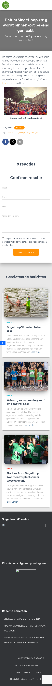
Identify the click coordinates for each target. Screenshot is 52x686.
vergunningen (32, 132)
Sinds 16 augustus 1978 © (26, 665)
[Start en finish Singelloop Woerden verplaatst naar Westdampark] (26, 449)
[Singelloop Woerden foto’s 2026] (26, 303)
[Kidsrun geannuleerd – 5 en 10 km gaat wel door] (26, 376)
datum (11, 132)
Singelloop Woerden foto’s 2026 (22, 619)
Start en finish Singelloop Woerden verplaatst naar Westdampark (22, 477)
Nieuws (19, 127)
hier (4, 83)
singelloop (20, 132)
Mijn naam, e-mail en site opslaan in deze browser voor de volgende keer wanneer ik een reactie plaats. (24, 241)
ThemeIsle (37, 679)
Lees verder (36, 352)
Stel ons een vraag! (20, 672)
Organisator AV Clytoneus (31, 658)
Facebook (13, 658)
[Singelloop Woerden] (7, 5)
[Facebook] (2, 343)
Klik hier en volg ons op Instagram (24, 563)
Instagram (8, 658)
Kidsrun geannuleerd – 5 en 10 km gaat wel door (25, 628)
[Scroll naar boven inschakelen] (46, 680)
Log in (38, 672)
